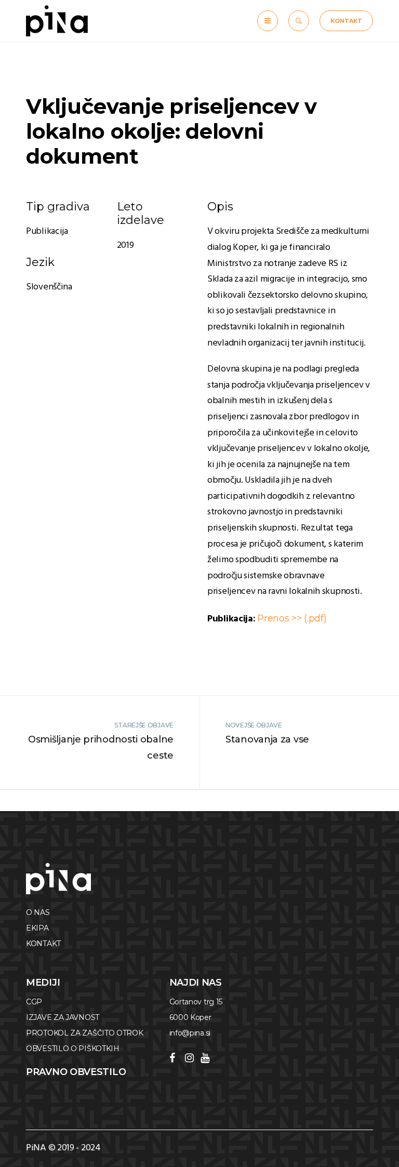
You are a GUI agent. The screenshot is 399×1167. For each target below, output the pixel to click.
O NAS (38, 912)
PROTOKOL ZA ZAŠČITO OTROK (84, 1033)
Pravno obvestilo (76, 1072)
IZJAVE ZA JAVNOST (62, 1017)
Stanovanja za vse (267, 739)
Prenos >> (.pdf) (291, 618)
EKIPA (37, 928)
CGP (34, 1001)
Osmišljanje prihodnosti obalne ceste (101, 747)
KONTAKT (346, 20)
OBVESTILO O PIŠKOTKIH (72, 1048)
